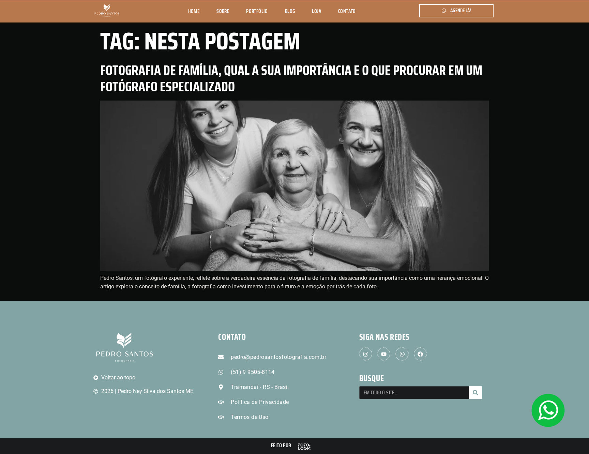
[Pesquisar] (475, 392)
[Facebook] (420, 353)
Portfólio (257, 11)
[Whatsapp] (401, 353)
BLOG (290, 11)
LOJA (316, 11)
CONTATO (347, 11)
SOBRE (222, 11)
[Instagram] (365, 353)
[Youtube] (383, 353)
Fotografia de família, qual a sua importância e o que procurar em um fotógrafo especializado (291, 78)
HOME (194, 11)
